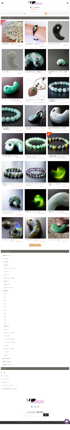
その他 (5, 355)
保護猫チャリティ (7, 255)
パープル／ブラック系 (9, 342)
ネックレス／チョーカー (10, 268)
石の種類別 (5, 290)
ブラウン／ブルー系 (9, 348)
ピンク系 (6, 345)
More (35, 245)
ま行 (5, 313)
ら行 (5, 319)
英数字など (6, 326)
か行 (5, 297)
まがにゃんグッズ (8, 287)
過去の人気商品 (6, 361)
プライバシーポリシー (9, 385)
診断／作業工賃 (6, 358)
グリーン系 (6, 336)
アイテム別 (5, 258)
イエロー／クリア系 (9, 332)
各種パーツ (6, 281)
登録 (46, 415)
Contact (5, 379)
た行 (5, 303)
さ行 (5, 300)
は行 (5, 310)
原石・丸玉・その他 (9, 278)
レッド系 (6, 352)
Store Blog (6, 375)
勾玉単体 (6, 261)
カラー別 (5, 329)
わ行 (5, 323)
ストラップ (6, 274)
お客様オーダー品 (7, 364)
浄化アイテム (7, 284)
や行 (5, 316)
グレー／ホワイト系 (9, 339)
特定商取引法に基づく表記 (10, 388)
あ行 (5, 294)
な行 (5, 306)
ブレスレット (7, 271)
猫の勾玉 (6, 265)
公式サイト (6, 382)
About (4, 372)
